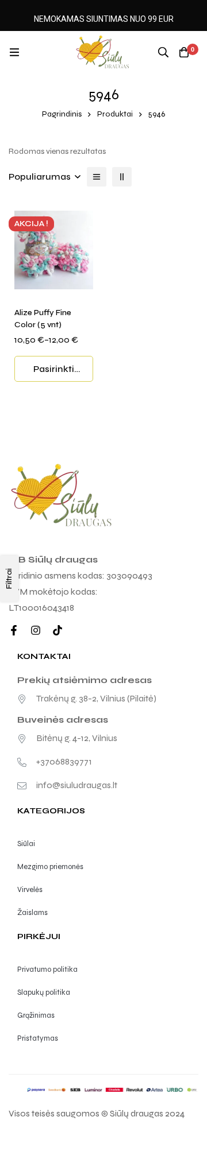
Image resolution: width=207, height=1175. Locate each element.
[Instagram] (35, 630)
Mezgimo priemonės (50, 866)
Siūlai (26, 843)
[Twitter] (57, 630)
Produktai (115, 114)
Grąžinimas (36, 1015)
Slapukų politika (43, 992)
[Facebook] (14, 630)
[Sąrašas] (96, 177)
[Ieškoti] (163, 52)
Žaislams (32, 912)
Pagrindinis (62, 114)
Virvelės (30, 889)
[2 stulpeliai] (122, 177)
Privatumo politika (47, 969)
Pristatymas (37, 1038)
